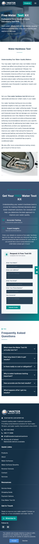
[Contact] (37, 272)
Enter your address (12, 270)
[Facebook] (3, 527)
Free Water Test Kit (8, 500)
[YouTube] (8, 527)
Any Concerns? (11, 295)
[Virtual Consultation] (37, 268)
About (3, 457)
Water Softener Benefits (10, 465)
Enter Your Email (11, 280)
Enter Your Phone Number (14, 288)
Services (4, 477)
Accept (14, 541)
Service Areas (6, 488)
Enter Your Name (11, 262)
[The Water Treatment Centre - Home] (8, 3)
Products (27, 3)
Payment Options (7, 496)
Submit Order (13, 307)
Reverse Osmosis (7, 469)
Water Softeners (7, 461)
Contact (4, 473)
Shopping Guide (6, 492)
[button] (35, 3)
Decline (24, 541)
